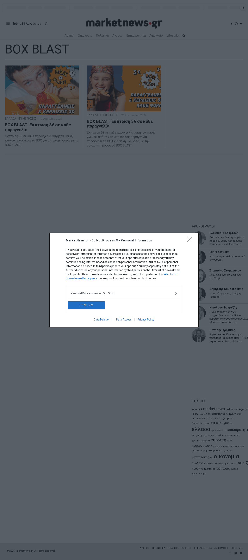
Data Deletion (102, 319)
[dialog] (124, 280)
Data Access (124, 319)
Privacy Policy (146, 319)
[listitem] (124, 293)
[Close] (191, 240)
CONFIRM (86, 305)
